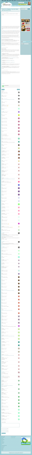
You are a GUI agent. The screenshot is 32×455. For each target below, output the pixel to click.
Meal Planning (2, 447)
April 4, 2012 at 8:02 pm (6, 368)
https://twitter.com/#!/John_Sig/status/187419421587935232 (7, 310)
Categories (2, 440)
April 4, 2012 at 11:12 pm (7, 412)
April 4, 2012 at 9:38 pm (6, 399)
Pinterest (23, 4)
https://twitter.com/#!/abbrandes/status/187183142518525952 (8, 99)
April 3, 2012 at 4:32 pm (5, 216)
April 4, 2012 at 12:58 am (5, 302)
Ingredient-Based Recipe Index (4, 445)
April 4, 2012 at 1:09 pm (5, 325)
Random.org (5, 72)
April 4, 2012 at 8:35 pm (6, 388)
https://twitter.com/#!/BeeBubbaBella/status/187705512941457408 (8, 355)
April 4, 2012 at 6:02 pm (6, 328)
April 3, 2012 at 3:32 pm (5, 184)
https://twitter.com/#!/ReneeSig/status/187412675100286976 (8, 290)
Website (8, 431)
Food (9, 0)
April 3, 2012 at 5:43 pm (7, 226)
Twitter (20, 4)
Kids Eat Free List (2, 446)
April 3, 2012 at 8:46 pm (5, 273)
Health (28, 0)
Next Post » (18, 89)
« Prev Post (3, 89)
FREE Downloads (2, 437)
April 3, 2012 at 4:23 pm (7, 213)
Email (26, 4)
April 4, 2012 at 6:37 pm (7, 341)
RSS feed (14, 13)
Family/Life (23, 0)
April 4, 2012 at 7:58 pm (6, 354)
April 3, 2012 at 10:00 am (5, 124)
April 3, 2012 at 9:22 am (5, 98)
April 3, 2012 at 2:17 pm (5, 147)
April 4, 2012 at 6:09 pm (6, 338)
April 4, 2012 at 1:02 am (5, 312)
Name (7, 428)
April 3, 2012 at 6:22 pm (7, 241)
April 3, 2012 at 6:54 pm (6, 253)
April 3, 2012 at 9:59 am (5, 114)
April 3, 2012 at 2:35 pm (6, 170)
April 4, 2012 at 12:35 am (5, 289)
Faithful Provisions (9, 60)
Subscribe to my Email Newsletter (12, 57)
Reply (2, 103)
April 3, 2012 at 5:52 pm (5, 229)
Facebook (22, 4)
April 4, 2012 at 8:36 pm (6, 392)
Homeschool (18, 0)
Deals (4, 0)
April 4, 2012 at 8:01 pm (6, 365)
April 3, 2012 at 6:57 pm (5, 256)
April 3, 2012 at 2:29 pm (5, 160)
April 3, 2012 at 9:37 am (6, 111)
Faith (13, 0)
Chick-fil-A (13, 60)
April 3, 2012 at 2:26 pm (7, 157)
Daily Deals (2, 438)
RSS (19, 4)
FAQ (1, 444)
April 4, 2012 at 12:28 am (5, 276)
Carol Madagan (3, 232)
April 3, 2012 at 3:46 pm (5, 197)
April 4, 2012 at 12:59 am (5, 305)
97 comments (3, 83)
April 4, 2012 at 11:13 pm (7, 415)
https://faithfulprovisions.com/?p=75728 (5, 235)
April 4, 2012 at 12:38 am (5, 292)
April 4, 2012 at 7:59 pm (6, 357)
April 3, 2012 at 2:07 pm (5, 141)
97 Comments (6, 12)
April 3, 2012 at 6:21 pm (7, 232)
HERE (13, 30)
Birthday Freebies (2, 439)
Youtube (25, 4)
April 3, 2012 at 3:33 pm (5, 187)
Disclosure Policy (3, 45)
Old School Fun (5, 30)
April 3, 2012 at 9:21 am (5, 95)
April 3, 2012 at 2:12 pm (5, 144)
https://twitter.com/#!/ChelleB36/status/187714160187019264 (7, 385)
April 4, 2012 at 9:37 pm (6, 396)
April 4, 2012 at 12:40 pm (6, 322)
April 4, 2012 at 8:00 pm (6, 361)
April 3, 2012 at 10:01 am (5, 127)
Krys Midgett (3, 111)
